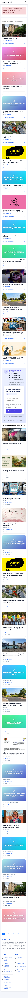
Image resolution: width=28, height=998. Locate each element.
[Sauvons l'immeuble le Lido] (14, 34)
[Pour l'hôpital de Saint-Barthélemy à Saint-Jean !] (14, 83)
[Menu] (25, 2)
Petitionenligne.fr (6, 2)
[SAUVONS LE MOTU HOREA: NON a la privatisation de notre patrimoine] (14, 182)
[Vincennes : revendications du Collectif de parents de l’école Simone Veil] (14, 256)
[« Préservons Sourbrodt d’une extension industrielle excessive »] (14, 304)
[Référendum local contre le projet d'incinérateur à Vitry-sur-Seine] (14, 157)
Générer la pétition (14, 411)
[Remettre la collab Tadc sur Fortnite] (14, 280)
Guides (4, 954)
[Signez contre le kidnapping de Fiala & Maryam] (14, 231)
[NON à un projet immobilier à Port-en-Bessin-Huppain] (14, 107)
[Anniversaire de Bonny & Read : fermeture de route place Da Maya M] (14, 206)
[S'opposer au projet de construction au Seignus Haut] (14, 132)
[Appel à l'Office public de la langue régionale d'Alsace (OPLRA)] (14, 58)
